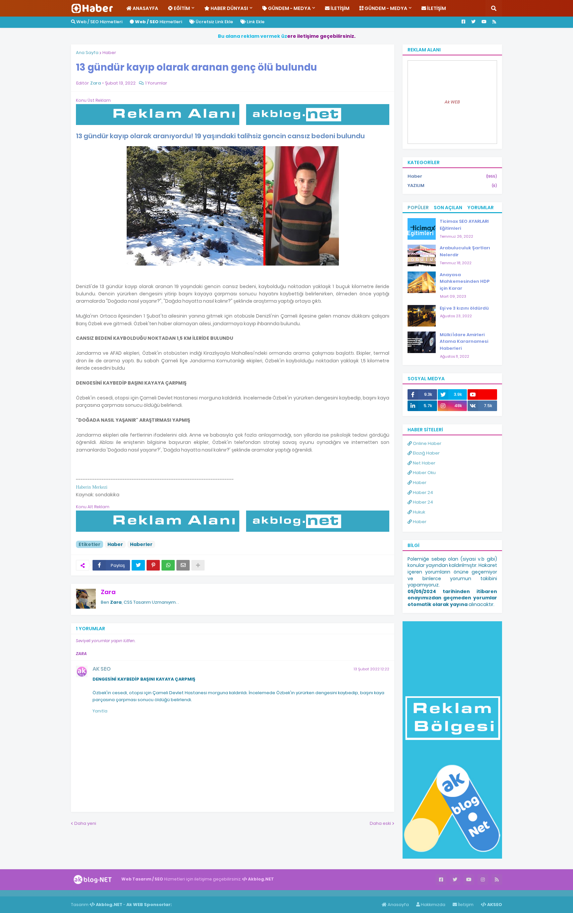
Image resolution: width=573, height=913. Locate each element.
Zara (108, 592)
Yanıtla (100, 711)
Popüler (418, 207)
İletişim (465, 904)
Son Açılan (448, 207)
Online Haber (426, 443)
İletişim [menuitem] (340, 8)
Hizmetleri (158, 22)
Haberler (141, 544)
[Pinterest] (153, 565)
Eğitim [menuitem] (181, 8)
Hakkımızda (432, 904)
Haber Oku (424, 472)
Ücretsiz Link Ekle (214, 22)
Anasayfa (398, 904)
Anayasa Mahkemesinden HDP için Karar (464, 282)
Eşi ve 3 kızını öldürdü (464, 308)
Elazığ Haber (426, 453)
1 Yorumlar (156, 83)
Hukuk (418, 512)
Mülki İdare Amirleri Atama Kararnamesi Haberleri (464, 342)
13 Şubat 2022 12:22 (371, 669)
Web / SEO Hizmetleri (98, 22)
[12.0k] (482, 394)
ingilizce (68, 893)
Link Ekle (255, 22)
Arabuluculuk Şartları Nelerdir (465, 251)
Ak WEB (452, 102)
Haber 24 (422, 492)
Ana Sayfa (87, 52)
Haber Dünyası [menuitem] (229, 8)
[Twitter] (138, 565)
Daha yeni (85, 823)
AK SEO (102, 669)
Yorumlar (480, 207)
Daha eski (380, 823)
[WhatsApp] (168, 565)
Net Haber (423, 463)
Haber (109, 52)
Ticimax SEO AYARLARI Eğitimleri (464, 224)
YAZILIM (452, 185)
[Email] (183, 565)
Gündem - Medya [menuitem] (289, 8)
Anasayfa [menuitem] (145, 8)
